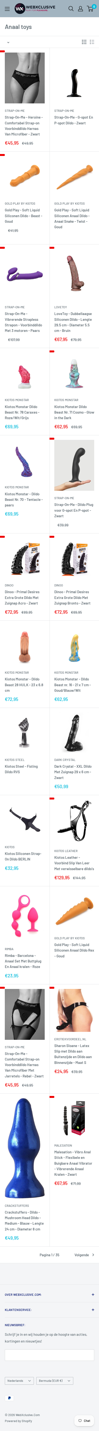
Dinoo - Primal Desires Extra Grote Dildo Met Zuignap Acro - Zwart (22, 597)
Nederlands (15, 1381)
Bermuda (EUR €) (50, 1381)
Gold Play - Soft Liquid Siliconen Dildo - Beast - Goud (23, 215)
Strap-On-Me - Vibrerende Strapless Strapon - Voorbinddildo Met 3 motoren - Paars (23, 322)
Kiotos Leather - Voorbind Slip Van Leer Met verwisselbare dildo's (74, 863)
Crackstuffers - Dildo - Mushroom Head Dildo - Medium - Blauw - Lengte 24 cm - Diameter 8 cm (24, 1220)
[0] (90, 9)
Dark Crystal (64, 760)
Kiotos (10, 847)
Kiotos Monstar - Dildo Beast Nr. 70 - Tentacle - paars (24, 499)
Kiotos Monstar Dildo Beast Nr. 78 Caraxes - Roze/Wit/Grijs (22, 412)
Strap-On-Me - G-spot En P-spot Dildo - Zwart (73, 120)
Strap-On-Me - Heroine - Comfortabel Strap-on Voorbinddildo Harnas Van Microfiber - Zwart (24, 125)
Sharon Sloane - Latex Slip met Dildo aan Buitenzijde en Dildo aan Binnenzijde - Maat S (73, 1054)
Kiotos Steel (15, 760)
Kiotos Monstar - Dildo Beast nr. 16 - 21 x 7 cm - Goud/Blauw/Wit (72, 684)
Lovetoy (60, 307)
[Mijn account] (80, 8)
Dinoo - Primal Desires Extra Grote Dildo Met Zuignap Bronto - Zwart (72, 597)
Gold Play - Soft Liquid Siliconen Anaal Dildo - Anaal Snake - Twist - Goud (72, 218)
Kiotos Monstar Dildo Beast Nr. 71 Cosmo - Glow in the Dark (74, 412)
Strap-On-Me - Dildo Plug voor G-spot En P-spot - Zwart (73, 510)
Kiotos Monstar (17, 400)
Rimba (9, 949)
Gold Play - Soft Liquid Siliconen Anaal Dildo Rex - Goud (74, 950)
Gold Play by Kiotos (20, 203)
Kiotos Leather (66, 851)
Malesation (63, 1145)
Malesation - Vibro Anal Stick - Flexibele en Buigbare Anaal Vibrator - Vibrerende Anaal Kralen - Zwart (73, 1163)
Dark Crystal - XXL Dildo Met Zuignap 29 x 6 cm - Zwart (73, 772)
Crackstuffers (17, 1206)
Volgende (81, 1255)
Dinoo (9, 585)
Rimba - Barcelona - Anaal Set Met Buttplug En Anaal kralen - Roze (23, 961)
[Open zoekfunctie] (71, 8)
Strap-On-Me (15, 111)
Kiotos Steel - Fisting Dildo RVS (21, 769)
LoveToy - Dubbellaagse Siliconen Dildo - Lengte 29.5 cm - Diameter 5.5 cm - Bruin (73, 322)
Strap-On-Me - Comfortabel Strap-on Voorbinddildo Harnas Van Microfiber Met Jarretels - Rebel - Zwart (24, 1064)
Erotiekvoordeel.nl (70, 1039)
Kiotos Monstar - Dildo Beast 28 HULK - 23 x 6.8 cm (24, 684)
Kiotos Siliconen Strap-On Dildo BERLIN (23, 856)
